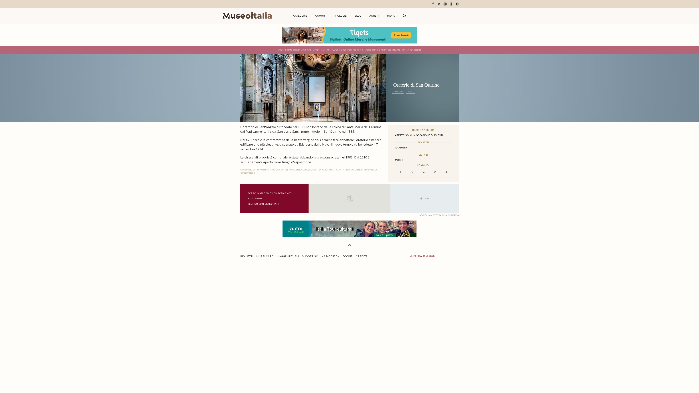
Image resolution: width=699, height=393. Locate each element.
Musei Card (264, 256)
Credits (362, 256)
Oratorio (398, 92)
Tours (391, 15)
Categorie (300, 15)
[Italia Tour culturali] (349, 228)
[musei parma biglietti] (349, 35)
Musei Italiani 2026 (422, 256)
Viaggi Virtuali (288, 256)
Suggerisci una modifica (320, 256)
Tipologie (340, 15)
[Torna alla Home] (247, 15)
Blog (358, 15)
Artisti (374, 15)
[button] (404, 15)
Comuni (320, 15)
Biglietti (246, 256)
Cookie (347, 256)
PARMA (410, 92)
